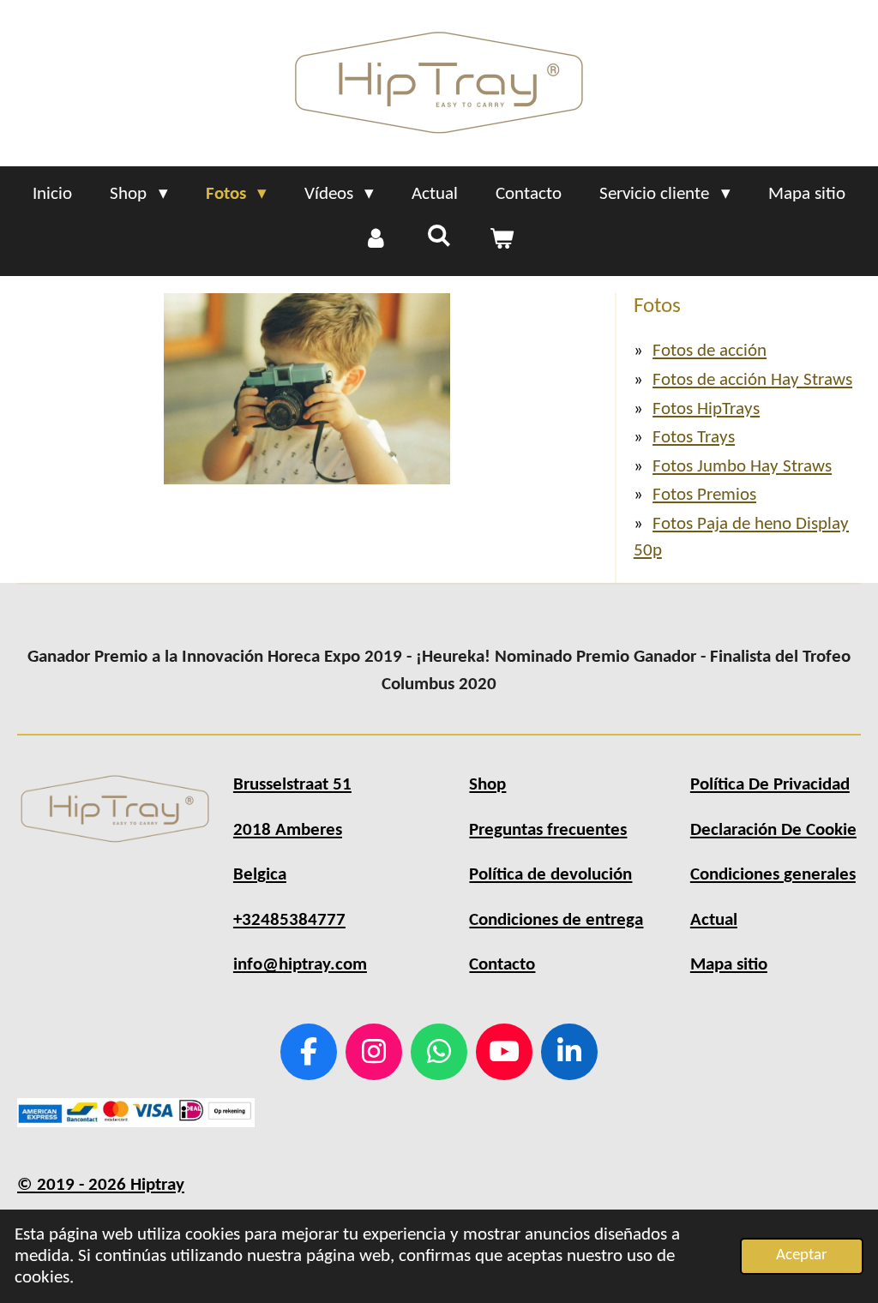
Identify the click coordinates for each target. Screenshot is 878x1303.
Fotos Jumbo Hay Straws (742, 467)
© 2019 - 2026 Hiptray (100, 1185)
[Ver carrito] (502, 240)
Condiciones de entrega (556, 920)
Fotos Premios (704, 495)
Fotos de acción (709, 351)
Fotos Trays (693, 438)
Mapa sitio (728, 965)
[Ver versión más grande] (307, 388)
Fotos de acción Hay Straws (752, 380)
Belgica (259, 875)
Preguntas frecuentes (548, 830)
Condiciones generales (773, 875)
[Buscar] (439, 237)
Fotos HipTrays (706, 409)
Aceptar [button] (801, 1255)
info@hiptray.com (300, 965)
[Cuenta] (376, 240)
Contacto (502, 965)
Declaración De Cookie (773, 830)
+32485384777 (289, 920)
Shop (487, 785)
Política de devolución (550, 875)
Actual (713, 920)
